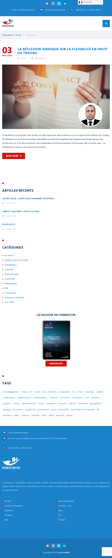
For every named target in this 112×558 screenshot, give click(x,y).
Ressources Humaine (14, 297)
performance (43, 409)
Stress (44, 415)
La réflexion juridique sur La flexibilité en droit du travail (63, 50)
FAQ (6, 519)
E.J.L (59, 515)
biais (44, 392)
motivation (18, 409)
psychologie (76, 409)
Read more (12, 156)
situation (25, 415)
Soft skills (9, 302)
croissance (95, 397)
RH (98, 409)
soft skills (35, 415)
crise (87, 397)
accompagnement (11, 392)
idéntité (72, 403)
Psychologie (10, 293)
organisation (30, 409)
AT (31, 392)
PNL (6, 288)
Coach (80, 392)
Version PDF (56, 363)
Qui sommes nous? (66, 501)
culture (16, 403)
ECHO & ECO (8, 224)
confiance (53, 397)
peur (54, 409)
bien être (52, 392)
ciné (74, 392)
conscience (65, 397)
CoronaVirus (77, 397)
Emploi (41, 403)
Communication (24, 397)
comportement (40, 397)
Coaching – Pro (64, 505)
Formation (62, 403)
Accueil (7, 501)
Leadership (10, 279)
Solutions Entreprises (13, 505)
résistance (7, 415)
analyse (24, 392)
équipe (69, 415)
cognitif (99, 392)
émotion (60, 415)
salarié (16, 415)
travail (51, 415)
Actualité (9, 255)
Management (41, 58)
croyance (7, 403)
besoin (37, 392)
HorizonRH (64, 552)
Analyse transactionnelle (16, 260)
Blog (60, 510)
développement (29, 403)
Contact (61, 519)
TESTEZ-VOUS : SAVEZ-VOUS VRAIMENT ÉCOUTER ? (28, 198)
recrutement (89, 409)
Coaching (9, 269)
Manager (7, 409)
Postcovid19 (63, 409)
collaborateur (9, 397)
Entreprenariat (11, 274)
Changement (11, 265)
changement (64, 392)
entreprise (50, 403)
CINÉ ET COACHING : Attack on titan (20, 211)
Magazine (8, 510)
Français (87, 2)
